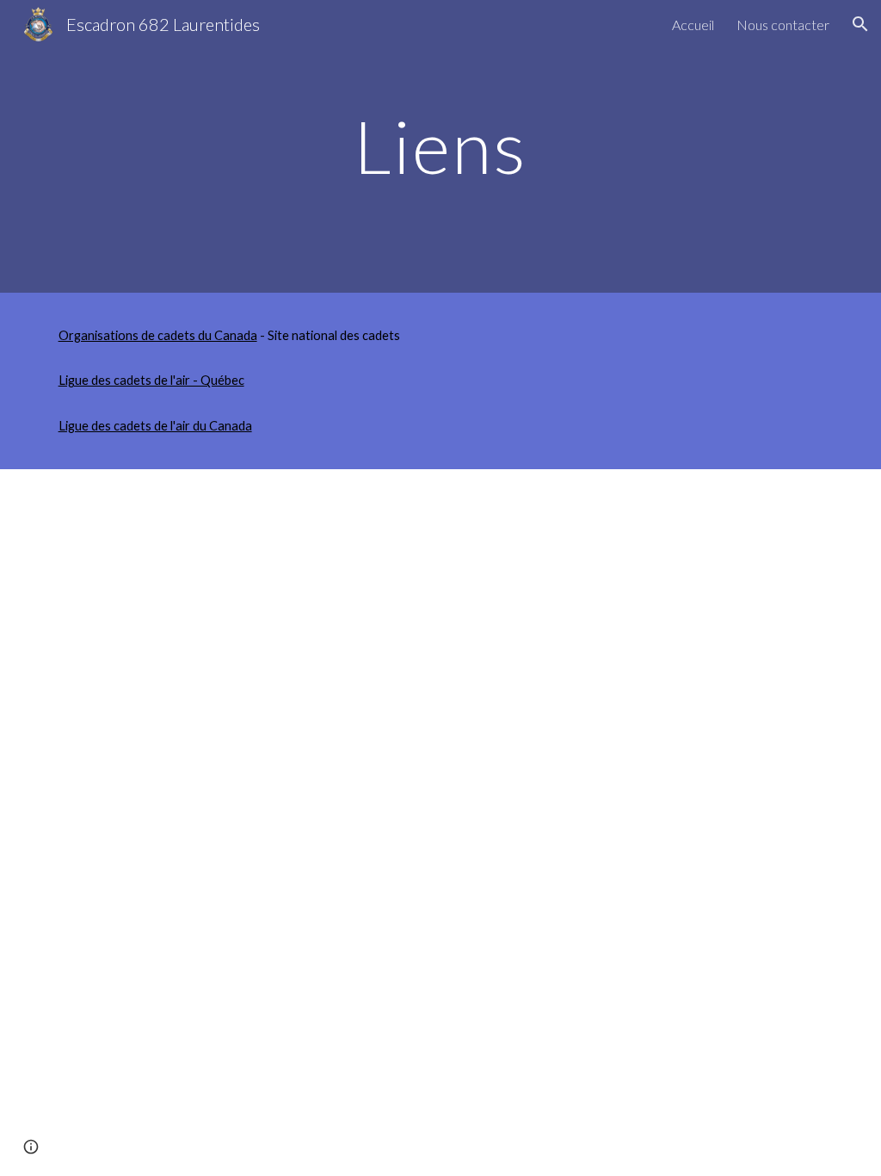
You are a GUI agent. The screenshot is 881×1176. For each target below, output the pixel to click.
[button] (860, 24)
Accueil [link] (693, 24)
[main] (440, 145)
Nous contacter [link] (782, 24)
